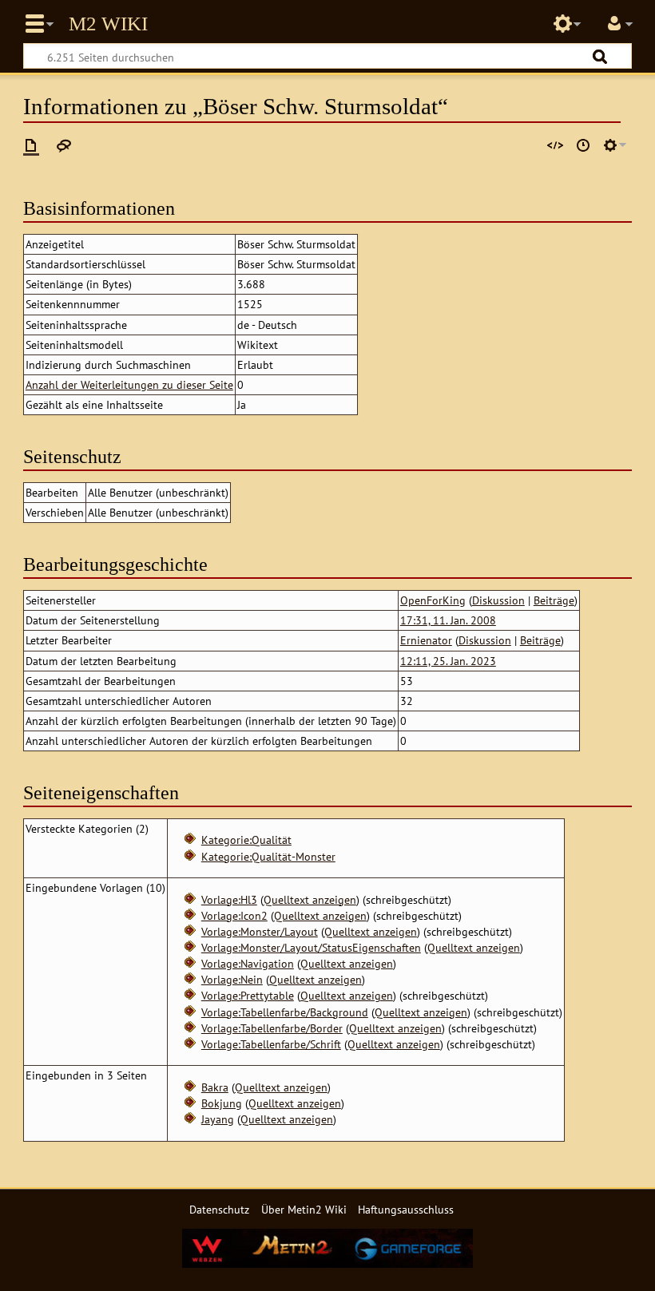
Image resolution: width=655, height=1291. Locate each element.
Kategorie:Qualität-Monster (268, 856)
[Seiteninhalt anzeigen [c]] (31, 145)
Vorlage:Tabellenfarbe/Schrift (271, 1043)
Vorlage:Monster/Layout (259, 931)
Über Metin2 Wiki (304, 1209)
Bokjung (221, 1103)
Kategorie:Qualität (246, 839)
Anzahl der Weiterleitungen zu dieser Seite (129, 384)
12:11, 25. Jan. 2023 (448, 660)
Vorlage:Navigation (247, 963)
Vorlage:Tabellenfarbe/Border (272, 1028)
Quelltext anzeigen (310, 899)
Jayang (217, 1119)
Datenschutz (219, 1209)
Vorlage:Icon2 (234, 915)
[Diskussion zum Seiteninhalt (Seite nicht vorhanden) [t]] (64, 145)
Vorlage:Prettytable (247, 995)
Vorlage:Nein (232, 979)
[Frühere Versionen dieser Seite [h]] (583, 145)
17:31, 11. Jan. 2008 (448, 620)
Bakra (214, 1087)
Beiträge (554, 600)
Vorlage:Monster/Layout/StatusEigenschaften (311, 947)
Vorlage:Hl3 (229, 899)
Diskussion (498, 600)
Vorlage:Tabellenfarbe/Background (284, 1012)
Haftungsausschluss (406, 1209)
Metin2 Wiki (108, 24)
